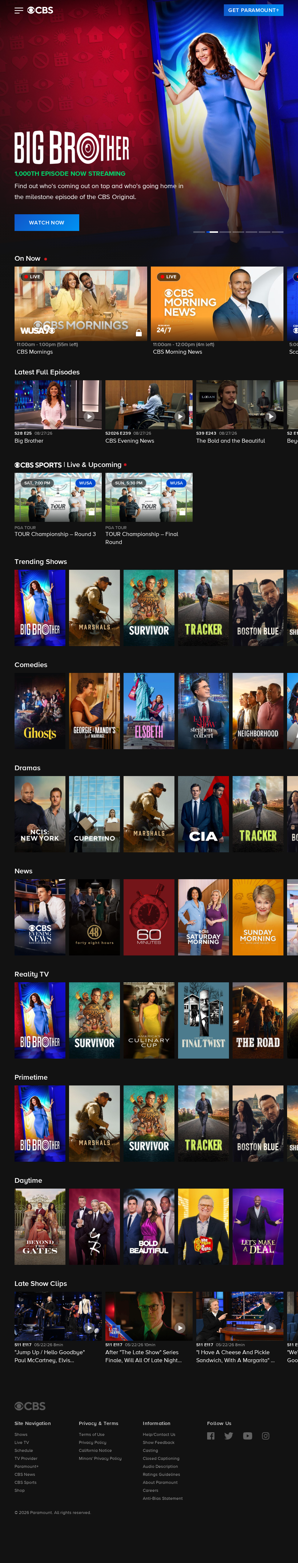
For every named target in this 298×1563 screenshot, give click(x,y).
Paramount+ (27, 1467)
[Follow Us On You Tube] (247, 1436)
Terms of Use (92, 1435)
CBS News (25, 1475)
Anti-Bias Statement (163, 1499)
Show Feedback (158, 1443)
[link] (253, 10)
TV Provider (26, 1459)
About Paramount (160, 1483)
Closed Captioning (161, 1459)
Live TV (22, 1443)
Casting (150, 1451)
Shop (20, 1491)
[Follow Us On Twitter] (228, 1436)
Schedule (24, 1451)
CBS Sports (26, 1483)
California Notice (95, 1451)
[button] (19, 11)
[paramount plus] (40, 10)
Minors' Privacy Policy (100, 1459)
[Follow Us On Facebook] (210, 1436)
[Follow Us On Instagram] (265, 1436)
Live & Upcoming (93, 464)
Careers (150, 1491)
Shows (21, 1435)
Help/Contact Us (159, 1435)
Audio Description (160, 1467)
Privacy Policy (92, 1443)
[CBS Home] (30, 1406)
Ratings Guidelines (161, 1475)
